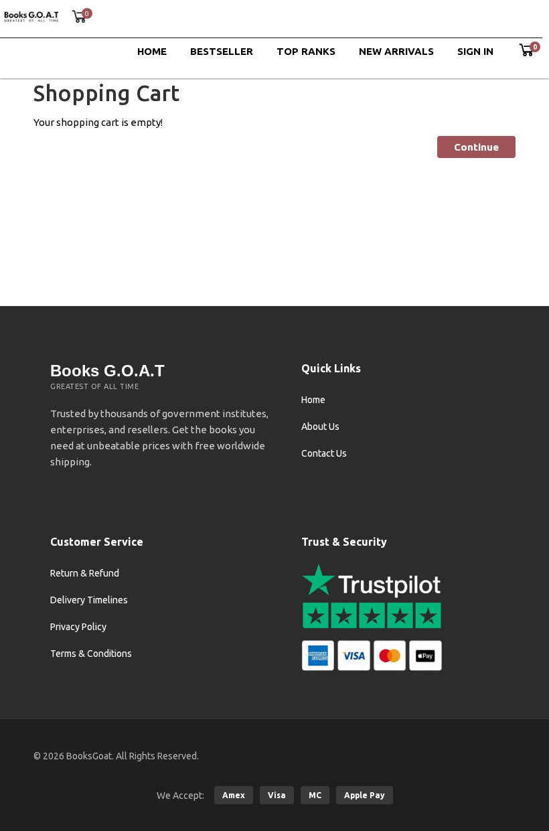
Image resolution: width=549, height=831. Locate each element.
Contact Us (324, 453)
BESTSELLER (221, 51)
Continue (476, 147)
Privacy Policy (78, 626)
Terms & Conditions (91, 653)
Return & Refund (84, 573)
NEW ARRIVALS (396, 51)
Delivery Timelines (89, 600)
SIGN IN (475, 51)
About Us (320, 426)
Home (313, 399)
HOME (152, 51)
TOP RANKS (306, 51)
